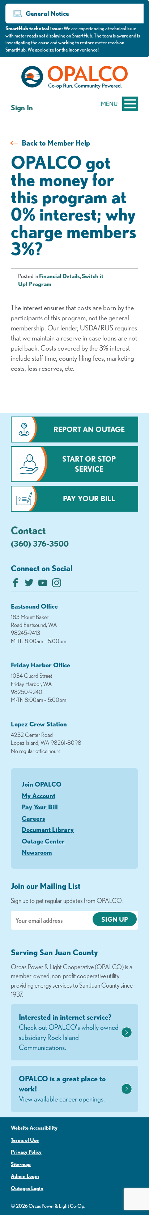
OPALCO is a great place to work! (62, 1088)
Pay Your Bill (89, 498)
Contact (28, 530)
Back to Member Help (56, 143)
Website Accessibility (34, 1128)
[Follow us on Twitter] (29, 584)
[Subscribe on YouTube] (42, 584)
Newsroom (37, 852)
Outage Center (43, 841)
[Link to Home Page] (74, 78)
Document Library (48, 829)
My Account (38, 795)
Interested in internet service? (69, 1032)
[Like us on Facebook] (15, 584)
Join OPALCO (41, 784)
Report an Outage (89, 429)
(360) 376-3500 (40, 543)
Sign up (114, 919)
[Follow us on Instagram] (56, 584)
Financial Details (59, 276)
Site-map (21, 1164)
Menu (109, 104)
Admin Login (25, 1176)
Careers (33, 818)
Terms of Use (25, 1140)
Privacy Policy (26, 1152)
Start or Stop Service (89, 464)
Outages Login (27, 1188)
